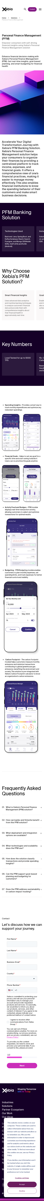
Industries (7, 1102)
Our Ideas (7, 1116)
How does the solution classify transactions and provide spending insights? (22, 861)
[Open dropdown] (40, 9)
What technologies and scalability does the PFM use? (21, 847)
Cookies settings (22, 1178)
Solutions (7, 1106)
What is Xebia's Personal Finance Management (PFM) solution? (21, 808)
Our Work (7, 1113)
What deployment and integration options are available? (21, 834)
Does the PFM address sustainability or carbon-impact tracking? (23, 890)
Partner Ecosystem (13, 1109)
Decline (22, 1191)
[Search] (25, 9)
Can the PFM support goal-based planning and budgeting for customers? (21, 876)
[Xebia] (7, 9)
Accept (22, 1184)
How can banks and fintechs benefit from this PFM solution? (22, 821)
